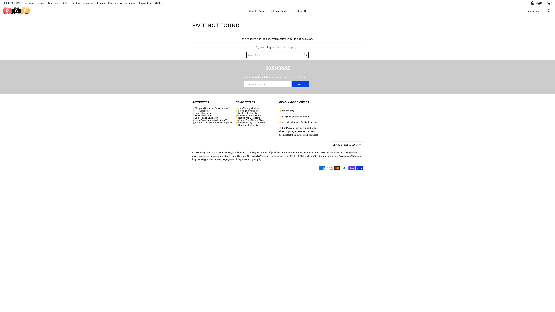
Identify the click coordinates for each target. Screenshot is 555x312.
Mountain (88, 2)
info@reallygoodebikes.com (295, 116)
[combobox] (539, 11)
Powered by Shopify (251, 159)
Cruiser (101, 2)
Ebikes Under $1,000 (150, 2)
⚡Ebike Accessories (202, 115)
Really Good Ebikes (208, 152)
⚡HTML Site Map (201, 110)
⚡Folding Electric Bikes (247, 110)
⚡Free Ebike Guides (202, 113)
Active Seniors (128, 2)
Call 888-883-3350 (11, 2)
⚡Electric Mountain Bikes (249, 115)
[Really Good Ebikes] (16, 11)
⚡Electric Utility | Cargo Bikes (250, 122)
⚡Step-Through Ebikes (247, 108)
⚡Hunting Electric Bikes (248, 124)
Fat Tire (65, 2)
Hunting (112, 2)
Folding (76, 2)
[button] (257, 11)
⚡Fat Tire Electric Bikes (247, 113)
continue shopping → (287, 47)
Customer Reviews (34, 2)
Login (539, 3)
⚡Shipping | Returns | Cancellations (210, 108)
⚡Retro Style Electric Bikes (249, 117)
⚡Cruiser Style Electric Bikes (250, 120)
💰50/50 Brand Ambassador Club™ (209, 120)
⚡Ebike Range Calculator (205, 117)
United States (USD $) (345, 144)
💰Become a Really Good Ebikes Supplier (212, 122)
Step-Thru (52, 2)
